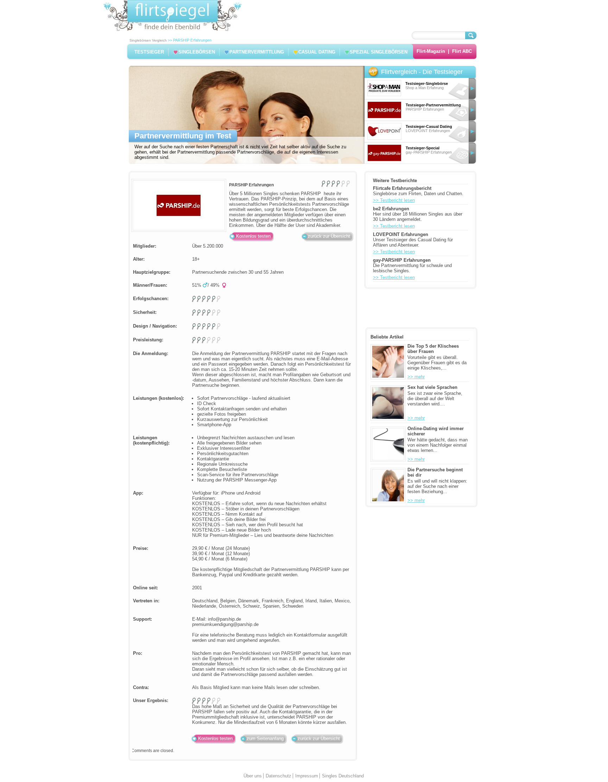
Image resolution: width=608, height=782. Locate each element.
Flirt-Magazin (431, 51)
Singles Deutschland (343, 775)
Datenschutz (278, 775)
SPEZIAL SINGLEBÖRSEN (378, 52)
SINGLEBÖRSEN (196, 52)
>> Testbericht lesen (394, 200)
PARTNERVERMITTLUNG (256, 52)
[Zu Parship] (178, 205)
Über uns (252, 775)
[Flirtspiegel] (172, 29)
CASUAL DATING (316, 52)
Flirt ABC (462, 51)
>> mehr (416, 376)
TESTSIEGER (149, 52)
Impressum (306, 775)
